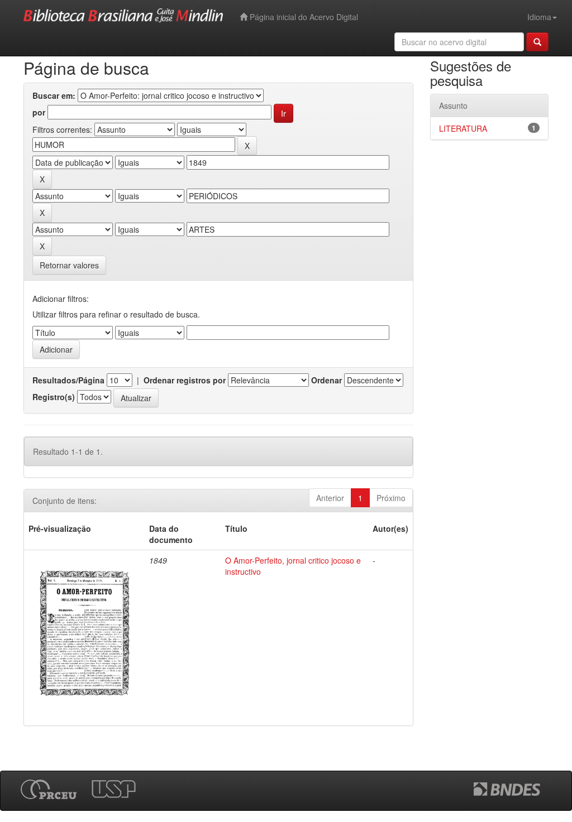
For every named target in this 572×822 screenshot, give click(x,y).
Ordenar (326, 380)
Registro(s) (53, 396)
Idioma (539, 16)
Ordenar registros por (185, 380)
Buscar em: (53, 95)
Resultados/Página (68, 380)
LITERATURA (463, 128)
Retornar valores (69, 265)
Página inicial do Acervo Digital (302, 16)
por (38, 112)
